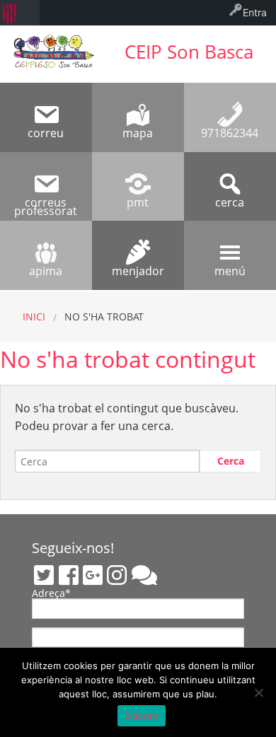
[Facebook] (69, 575)
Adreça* (51, 594)
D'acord (142, 715)
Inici (34, 316)
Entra (255, 12)
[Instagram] (117, 575)
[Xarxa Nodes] (144, 575)
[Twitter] (44, 575)
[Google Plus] (93, 575)
